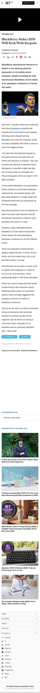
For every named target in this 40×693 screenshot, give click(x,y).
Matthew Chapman (11, 50)
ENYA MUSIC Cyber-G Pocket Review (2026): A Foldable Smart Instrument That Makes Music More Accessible (20, 529)
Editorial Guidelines (29, 350)
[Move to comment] (30, 57)
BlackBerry (16, 128)
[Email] (25, 57)
